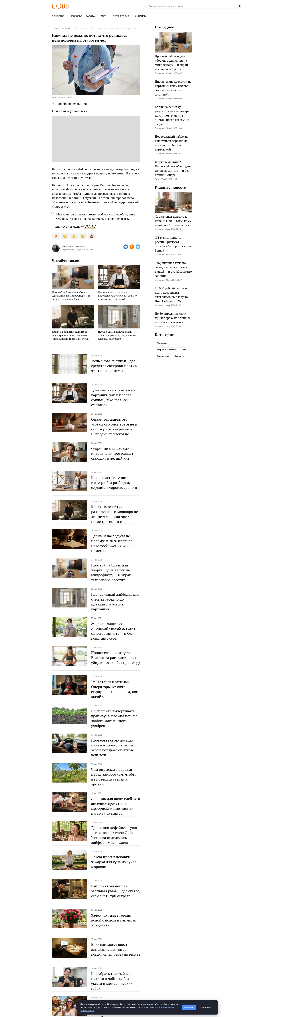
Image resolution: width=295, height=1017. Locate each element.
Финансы (140, 16)
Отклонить (206, 1007)
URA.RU (90, 226)
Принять (189, 1007)
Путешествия (120, 16)
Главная (55, 28)
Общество (58, 16)
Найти (240, 6)
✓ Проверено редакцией (69, 104)
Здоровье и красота (83, 16)
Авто (103, 16)
